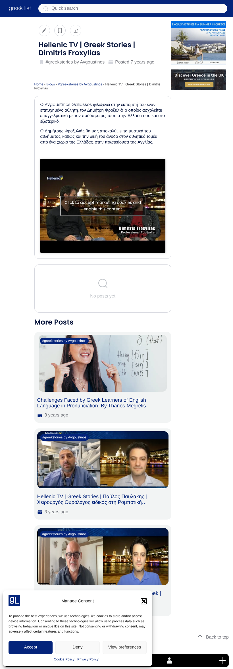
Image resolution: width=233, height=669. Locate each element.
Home (38, 84)
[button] (144, 601)
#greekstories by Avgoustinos (80, 84)
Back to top (217, 637)
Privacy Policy (88, 659)
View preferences (124, 647)
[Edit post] (44, 30)
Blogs (50, 84)
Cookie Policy (64, 659)
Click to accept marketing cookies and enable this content (103, 206)
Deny (77, 647)
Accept (30, 647)
